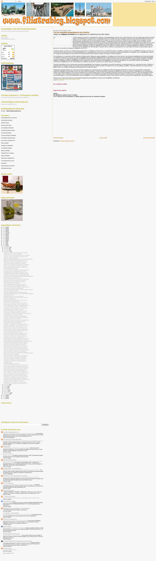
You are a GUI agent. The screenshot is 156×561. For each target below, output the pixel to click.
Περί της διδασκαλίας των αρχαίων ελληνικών (14, 309)
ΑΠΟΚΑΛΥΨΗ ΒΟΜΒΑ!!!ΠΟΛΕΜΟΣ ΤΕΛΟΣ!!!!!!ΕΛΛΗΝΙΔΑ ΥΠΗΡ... (18, 259)
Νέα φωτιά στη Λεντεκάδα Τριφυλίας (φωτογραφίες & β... (16, 302)
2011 (4, 396)
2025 (4, 228)
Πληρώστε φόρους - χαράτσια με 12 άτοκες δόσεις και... (16, 383)
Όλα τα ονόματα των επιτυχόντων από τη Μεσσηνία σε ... (16, 371)
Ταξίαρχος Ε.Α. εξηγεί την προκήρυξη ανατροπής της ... (16, 261)
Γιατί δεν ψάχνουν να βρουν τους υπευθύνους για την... (16, 327)
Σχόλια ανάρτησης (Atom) (67, 141)
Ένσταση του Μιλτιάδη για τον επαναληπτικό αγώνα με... (16, 297)
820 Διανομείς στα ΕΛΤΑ (9, 294)
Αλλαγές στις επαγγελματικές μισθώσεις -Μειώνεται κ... (16, 330)
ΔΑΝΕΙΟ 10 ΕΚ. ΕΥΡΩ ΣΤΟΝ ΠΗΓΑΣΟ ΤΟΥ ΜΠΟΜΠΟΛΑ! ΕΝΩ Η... (19, 353)
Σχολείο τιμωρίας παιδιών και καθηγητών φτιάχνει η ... (15, 370)
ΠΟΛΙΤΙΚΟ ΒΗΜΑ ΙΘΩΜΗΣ (9, 460)
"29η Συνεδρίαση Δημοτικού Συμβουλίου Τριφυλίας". (15, 284)
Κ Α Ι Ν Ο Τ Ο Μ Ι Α (7, 454)
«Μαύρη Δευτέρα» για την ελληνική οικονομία (13, 296)
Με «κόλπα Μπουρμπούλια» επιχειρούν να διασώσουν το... (17, 286)
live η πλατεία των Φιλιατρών (8, 39)
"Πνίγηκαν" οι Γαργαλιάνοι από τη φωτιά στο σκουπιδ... (16, 323)
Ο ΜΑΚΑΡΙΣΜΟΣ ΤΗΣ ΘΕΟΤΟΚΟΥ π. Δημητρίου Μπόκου (16, 448)
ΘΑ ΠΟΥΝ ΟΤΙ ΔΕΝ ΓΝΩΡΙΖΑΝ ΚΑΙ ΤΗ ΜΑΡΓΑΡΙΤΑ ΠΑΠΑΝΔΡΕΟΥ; (18, 276)
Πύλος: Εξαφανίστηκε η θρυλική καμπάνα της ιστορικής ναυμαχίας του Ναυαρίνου (21, 477)
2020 (4, 235)
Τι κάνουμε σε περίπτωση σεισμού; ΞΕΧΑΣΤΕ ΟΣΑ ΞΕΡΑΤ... (17, 275)
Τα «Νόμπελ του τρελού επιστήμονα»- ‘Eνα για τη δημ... (16, 308)
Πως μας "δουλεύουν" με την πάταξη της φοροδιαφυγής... (16, 355)
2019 (4, 237)
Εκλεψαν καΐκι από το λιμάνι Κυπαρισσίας (13, 253)
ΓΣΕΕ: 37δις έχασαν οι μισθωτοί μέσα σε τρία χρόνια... (15, 347)
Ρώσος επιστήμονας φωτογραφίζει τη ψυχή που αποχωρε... (17, 269)
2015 (4, 243)
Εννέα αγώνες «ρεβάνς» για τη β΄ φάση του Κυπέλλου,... (16, 335)
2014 (4, 244)
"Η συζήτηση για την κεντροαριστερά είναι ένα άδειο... (15, 271)
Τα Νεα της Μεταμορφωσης (10, 519)
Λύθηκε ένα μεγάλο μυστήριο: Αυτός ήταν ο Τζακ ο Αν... (16, 260)
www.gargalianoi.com (8, 553)
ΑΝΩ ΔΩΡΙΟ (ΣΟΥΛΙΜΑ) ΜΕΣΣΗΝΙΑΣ (12, 439)
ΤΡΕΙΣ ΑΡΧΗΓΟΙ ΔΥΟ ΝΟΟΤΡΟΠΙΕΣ (12, 283)
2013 (4, 246)
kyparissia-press (7, 548)
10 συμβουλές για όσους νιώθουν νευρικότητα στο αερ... (16, 272)
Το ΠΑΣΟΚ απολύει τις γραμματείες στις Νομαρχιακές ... (16, 316)
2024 (4, 230)
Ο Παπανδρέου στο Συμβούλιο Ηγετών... (13, 277)
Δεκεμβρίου (6, 247)
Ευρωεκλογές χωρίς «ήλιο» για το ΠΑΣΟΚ (13, 314)
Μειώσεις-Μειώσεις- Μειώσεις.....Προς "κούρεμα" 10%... (16, 304)
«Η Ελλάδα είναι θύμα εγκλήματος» (11, 363)
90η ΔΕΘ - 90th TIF (7, 455)
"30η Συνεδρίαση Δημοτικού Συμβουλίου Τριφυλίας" (15, 263)
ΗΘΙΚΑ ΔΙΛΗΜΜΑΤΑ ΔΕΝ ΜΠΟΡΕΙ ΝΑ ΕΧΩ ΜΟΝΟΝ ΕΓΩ (16, 273)
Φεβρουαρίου (7, 392)
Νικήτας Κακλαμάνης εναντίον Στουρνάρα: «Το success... (16, 339)
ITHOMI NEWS (6, 446)
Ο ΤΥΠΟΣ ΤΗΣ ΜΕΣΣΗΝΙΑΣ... (10, 549)
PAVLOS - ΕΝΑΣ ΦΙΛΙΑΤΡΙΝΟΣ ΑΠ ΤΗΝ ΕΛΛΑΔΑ (14, 527)
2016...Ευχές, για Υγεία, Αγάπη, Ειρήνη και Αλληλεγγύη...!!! (16, 542)
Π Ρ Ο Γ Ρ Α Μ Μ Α (7, 502)
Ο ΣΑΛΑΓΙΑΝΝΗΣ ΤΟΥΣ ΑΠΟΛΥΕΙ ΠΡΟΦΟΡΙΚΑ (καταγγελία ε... (18, 313)
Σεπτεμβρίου (7, 251)
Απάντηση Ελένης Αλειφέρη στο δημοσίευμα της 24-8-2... (16, 364)
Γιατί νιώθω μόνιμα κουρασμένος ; (11, 257)
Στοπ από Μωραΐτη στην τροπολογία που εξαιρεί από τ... (16, 267)
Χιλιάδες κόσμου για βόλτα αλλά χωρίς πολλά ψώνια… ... (16, 300)
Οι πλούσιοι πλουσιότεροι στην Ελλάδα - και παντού (15, 312)
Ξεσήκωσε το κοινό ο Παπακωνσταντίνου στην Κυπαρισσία (17, 255)
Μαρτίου (6, 391)
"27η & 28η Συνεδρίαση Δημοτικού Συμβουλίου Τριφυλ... (16, 292)
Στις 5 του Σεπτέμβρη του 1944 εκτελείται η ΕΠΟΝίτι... (15, 351)
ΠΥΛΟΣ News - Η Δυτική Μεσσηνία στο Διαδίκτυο (15, 475)
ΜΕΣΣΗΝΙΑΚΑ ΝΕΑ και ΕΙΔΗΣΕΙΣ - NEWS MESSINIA (16, 508)
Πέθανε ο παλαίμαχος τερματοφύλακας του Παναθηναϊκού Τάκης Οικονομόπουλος (21, 497)
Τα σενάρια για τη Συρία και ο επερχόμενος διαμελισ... (15, 360)
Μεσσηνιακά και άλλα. (8, 490)
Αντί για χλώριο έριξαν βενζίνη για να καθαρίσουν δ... (15, 334)
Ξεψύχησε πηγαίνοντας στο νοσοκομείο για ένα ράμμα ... (16, 252)
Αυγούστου (6, 384)
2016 (4, 241)
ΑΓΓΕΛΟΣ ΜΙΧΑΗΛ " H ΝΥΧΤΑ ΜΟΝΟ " (12, 535)
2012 (4, 395)
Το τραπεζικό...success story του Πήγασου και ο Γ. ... (15, 337)
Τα (5, 90)
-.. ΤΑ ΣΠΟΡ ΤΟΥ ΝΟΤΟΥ (9, 496)
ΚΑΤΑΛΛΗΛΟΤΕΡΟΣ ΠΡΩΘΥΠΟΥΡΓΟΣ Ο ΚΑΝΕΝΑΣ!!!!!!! (16, 379)
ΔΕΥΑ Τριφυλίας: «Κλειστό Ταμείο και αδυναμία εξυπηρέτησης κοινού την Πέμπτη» (21, 469)
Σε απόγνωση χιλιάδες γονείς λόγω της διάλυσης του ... (16, 306)
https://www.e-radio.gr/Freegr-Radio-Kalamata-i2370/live (15, 31)
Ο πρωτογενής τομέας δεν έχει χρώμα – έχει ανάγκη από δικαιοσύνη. (18, 484)
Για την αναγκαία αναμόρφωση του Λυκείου (13, 331)
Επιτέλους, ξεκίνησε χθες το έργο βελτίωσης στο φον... (16, 326)
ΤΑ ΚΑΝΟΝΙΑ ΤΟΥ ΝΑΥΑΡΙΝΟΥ (11, 513)
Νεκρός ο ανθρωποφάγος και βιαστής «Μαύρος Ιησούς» (16, 366)
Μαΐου (5, 388)
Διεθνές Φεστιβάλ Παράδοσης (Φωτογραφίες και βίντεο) (16, 368)
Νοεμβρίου (6, 248)
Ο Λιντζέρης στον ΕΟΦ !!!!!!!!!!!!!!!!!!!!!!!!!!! (12, 318)
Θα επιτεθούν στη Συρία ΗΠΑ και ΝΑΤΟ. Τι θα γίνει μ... (15, 378)
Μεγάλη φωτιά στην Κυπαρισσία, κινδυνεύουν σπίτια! (15, 375)
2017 (4, 240)
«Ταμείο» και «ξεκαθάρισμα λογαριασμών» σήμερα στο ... (16, 265)
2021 (4, 234)
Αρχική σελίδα (103, 137)
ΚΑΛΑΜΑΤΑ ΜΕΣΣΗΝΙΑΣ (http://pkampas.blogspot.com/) (17, 541)
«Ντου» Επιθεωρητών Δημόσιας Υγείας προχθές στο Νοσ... (16, 372)
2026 (4, 227)
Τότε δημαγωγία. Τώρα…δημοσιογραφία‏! (12, 322)
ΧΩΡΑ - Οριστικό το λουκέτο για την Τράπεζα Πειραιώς (15, 520)
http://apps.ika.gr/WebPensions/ (9, 104)
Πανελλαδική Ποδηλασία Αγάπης (11, 290)
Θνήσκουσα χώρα (8, 362)
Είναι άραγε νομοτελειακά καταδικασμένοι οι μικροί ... (15, 280)
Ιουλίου (5, 386)
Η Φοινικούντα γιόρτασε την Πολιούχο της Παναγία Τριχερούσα (17, 514)
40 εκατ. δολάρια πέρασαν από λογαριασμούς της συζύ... (16, 333)
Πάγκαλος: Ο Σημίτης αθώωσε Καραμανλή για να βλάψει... (16, 349)
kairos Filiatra (8, 46)
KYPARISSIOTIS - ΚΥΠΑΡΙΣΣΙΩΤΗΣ (12, 468)
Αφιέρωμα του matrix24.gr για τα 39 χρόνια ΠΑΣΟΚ (15, 359)
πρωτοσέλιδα (9, 90)
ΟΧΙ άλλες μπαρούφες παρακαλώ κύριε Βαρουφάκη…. (16, 357)
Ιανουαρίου (6, 394)
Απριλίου (6, 390)
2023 (4, 231)
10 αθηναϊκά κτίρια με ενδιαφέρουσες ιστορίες (13, 380)
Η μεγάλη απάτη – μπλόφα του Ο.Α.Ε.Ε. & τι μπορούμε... (16, 346)
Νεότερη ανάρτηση (58, 137)
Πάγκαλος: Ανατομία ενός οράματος (11, 354)
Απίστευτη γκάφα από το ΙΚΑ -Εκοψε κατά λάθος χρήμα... (16, 329)
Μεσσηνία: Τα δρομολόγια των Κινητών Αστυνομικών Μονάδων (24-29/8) (19, 433)
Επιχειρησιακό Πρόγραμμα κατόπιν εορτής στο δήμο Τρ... (16, 342)
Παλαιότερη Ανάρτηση (149, 137)
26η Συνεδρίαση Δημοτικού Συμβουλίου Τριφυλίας (14, 321)
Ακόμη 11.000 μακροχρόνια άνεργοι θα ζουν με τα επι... (16, 310)
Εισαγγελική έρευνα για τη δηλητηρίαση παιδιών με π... (16, 285)
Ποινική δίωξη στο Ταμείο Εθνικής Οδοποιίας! (13, 288)
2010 (4, 398)
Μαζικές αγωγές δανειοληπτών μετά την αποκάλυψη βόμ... (16, 320)
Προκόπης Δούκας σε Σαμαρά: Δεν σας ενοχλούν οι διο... (16, 350)
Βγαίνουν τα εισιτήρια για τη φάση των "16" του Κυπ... (15, 345)
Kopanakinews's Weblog (9, 501)
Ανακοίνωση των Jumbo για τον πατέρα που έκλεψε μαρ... (16, 264)
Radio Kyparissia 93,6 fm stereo (11, 533)
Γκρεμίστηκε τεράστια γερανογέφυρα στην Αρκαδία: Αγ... (16, 343)
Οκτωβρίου (6, 249)
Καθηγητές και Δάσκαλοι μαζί (10, 298)
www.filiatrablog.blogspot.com (10, 432)
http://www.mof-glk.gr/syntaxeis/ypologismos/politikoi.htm (15, 97)
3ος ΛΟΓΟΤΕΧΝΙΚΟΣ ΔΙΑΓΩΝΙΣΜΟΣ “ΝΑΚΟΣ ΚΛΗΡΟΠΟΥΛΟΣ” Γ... (19, 289)
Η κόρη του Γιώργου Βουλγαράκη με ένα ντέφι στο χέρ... (16, 256)
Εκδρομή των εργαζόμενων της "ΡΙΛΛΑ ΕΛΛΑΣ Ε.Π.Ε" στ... (16, 325)
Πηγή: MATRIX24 (60, 80)
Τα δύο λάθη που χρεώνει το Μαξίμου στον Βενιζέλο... (15, 358)
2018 (4, 238)
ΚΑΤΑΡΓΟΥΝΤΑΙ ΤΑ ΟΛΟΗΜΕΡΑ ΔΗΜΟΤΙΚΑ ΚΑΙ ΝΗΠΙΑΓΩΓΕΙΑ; (18, 341)
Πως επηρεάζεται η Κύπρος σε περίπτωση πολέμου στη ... (16, 367)
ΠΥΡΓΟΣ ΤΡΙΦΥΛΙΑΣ (8, 483)
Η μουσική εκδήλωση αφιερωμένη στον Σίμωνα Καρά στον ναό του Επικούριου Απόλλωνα (23, 440)
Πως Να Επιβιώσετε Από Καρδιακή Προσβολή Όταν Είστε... (17, 305)
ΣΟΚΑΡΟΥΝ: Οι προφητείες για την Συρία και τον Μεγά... (16, 376)
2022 (4, 233)
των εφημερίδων (15, 90)
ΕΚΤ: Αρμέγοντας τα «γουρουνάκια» (11, 301)
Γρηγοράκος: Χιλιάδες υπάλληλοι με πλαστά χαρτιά (15, 382)
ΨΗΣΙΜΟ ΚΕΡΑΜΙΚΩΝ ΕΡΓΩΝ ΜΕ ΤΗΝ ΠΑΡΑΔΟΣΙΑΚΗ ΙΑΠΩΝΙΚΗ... (19, 293)
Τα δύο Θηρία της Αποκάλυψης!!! (11, 268)
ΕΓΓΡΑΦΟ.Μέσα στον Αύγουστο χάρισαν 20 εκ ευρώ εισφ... (17, 338)
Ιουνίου (5, 387)
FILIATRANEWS (7, 526)
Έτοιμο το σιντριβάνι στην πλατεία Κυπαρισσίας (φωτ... (15, 374)
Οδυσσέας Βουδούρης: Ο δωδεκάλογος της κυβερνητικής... (17, 279)
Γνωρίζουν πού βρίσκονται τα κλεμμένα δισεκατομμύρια (16, 317)
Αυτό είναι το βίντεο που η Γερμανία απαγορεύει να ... (15, 281)
